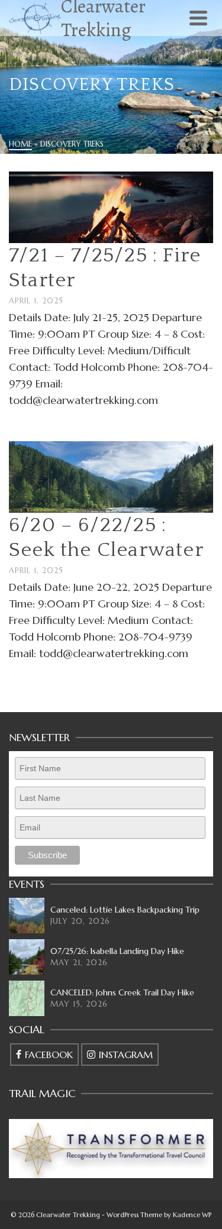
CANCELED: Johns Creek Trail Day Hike (122, 992)
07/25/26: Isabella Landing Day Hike (117, 951)
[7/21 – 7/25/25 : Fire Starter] (111, 206)
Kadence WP (192, 1215)
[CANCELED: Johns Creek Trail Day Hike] (26, 998)
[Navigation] (198, 17)
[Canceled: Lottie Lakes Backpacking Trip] (26, 915)
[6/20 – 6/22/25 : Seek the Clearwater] (111, 476)
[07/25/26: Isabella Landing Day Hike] (26, 957)
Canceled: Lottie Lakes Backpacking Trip (125, 909)
